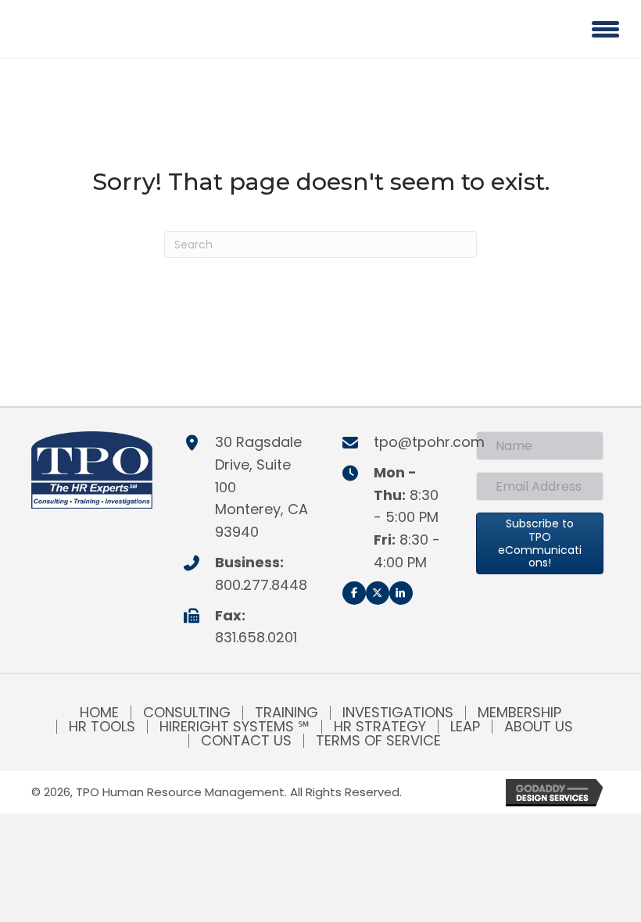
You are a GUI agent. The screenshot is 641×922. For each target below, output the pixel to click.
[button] (354, 593)
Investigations (397, 713)
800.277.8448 (261, 585)
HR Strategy (380, 727)
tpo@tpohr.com (429, 442)
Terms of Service (378, 741)
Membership (519, 713)
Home (99, 713)
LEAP (465, 727)
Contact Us (246, 741)
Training (286, 713)
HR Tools (102, 727)
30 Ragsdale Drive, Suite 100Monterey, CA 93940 (261, 486)
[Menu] (605, 29)
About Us (538, 727)
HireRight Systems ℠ (234, 727)
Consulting (187, 713)
